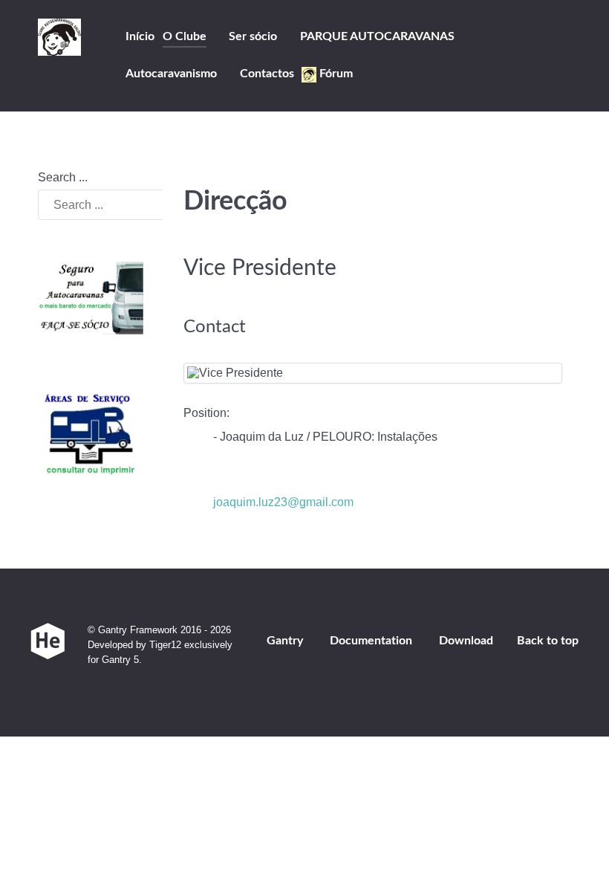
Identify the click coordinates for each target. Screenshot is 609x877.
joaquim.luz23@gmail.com (283, 502)
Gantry (285, 641)
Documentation (371, 641)
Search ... (63, 177)
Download (466, 641)
